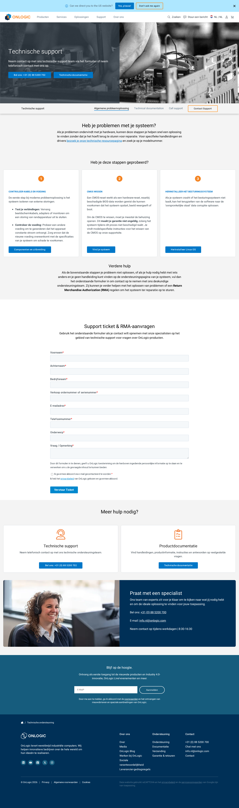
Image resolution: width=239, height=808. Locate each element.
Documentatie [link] (160, 747)
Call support (176, 108)
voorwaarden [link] (131, 699)
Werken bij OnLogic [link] (131, 756)
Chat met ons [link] (193, 747)
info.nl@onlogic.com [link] (152, 621)
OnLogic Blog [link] (127, 751)
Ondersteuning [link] (160, 742)
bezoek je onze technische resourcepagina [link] (94, 141)
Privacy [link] (45, 782)
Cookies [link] (86, 782)
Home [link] (22, 723)
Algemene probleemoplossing (111, 108)
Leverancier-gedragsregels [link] (135, 769)
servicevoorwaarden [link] (191, 782)
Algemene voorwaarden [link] (66, 782)
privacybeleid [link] (168, 782)
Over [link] (122, 742)
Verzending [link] (159, 751)
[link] (17, 17)
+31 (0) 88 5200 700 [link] (153, 612)
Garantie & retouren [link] (163, 756)
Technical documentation (149, 108)
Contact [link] (189, 756)
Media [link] (123, 747)
